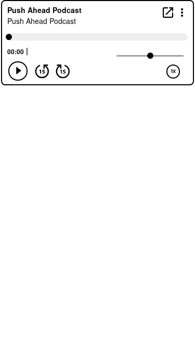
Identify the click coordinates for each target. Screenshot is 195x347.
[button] (182, 11)
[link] (168, 12)
